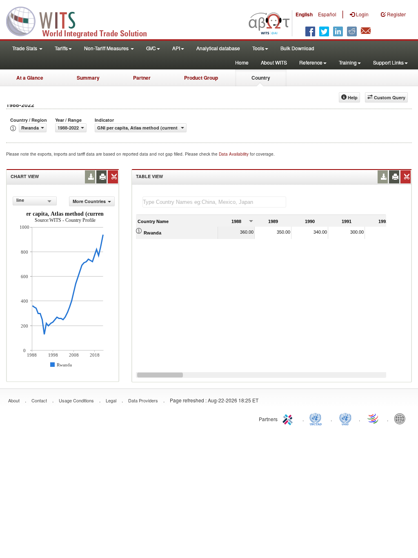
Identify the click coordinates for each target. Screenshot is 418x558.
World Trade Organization (373, 418)
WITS (81, 20)
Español (327, 14)
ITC (289, 418)
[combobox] (35, 200)
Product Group (201, 77)
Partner (142, 77)
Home (242, 62)
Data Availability (234, 154)
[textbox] (214, 202)
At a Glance (29, 77)
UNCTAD (317, 418)
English (304, 14)
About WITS (274, 62)
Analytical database (218, 48)
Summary (88, 77)
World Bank (402, 418)
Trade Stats (25, 48)
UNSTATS (345, 418)
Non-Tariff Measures (107, 48)
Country (260, 77)
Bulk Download (297, 48)
